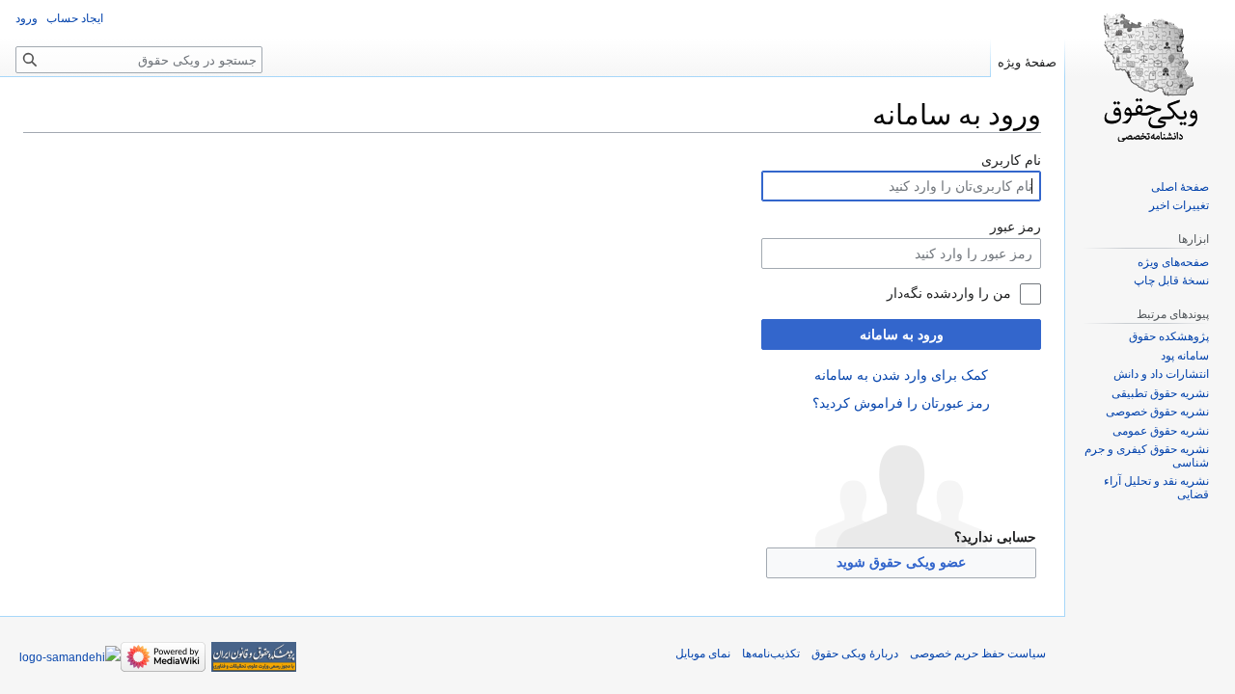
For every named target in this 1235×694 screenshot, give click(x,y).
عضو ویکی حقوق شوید (901, 562)
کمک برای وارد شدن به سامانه (901, 375)
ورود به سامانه (902, 334)
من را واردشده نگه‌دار (949, 293)
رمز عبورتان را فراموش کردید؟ (901, 403)
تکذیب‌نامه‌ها (771, 653)
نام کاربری (1011, 160)
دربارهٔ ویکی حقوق (854, 653)
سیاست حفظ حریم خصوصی (978, 653)
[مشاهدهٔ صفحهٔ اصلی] (1150, 77)
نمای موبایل (702, 653)
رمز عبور (1015, 226)
